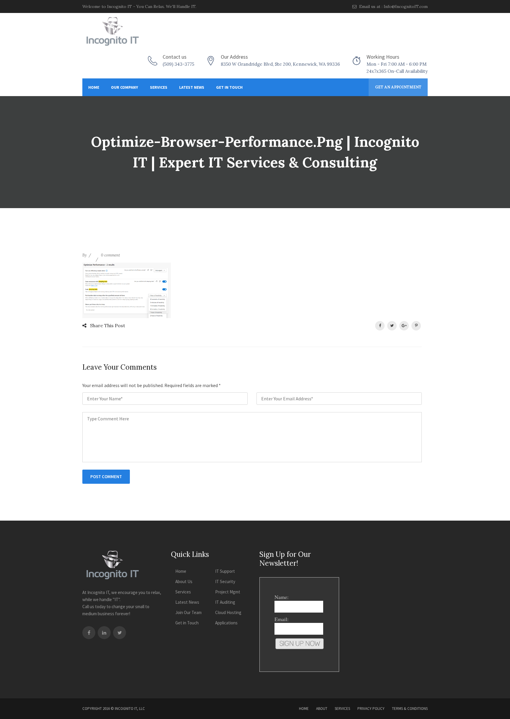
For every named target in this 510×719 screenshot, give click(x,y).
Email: (281, 619)
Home (93, 87)
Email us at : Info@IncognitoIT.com (393, 6)
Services (158, 87)
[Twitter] (119, 632)
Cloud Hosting (228, 612)
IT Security (225, 581)
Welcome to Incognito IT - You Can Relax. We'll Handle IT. (139, 6)
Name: (281, 596)
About (321, 708)
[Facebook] (88, 632)
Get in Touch (229, 87)
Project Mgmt (227, 592)
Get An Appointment (398, 87)
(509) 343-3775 (178, 64)
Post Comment (106, 476)
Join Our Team (188, 612)
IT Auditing (225, 602)
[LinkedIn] (104, 632)
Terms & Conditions (410, 708)
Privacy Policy (371, 708)
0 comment (110, 255)
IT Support (225, 571)
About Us (183, 581)
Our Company (124, 87)
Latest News (191, 87)
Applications (226, 623)
